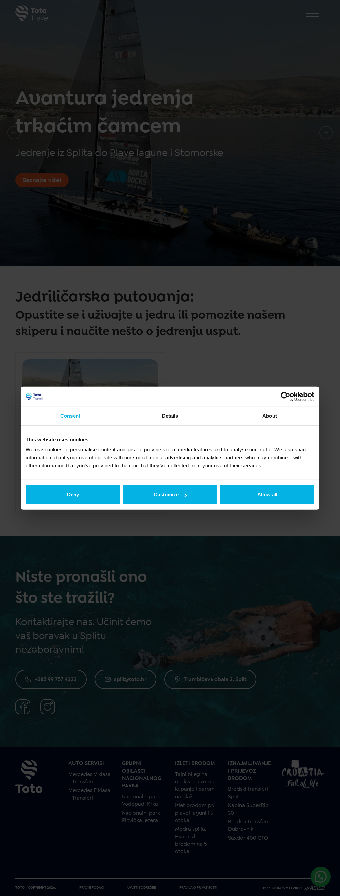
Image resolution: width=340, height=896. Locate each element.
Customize (166, 494)
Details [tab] (170, 415)
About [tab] (269, 415)
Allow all (267, 494)
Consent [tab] (70, 415)
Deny (73, 494)
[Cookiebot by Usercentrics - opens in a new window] (285, 396)
